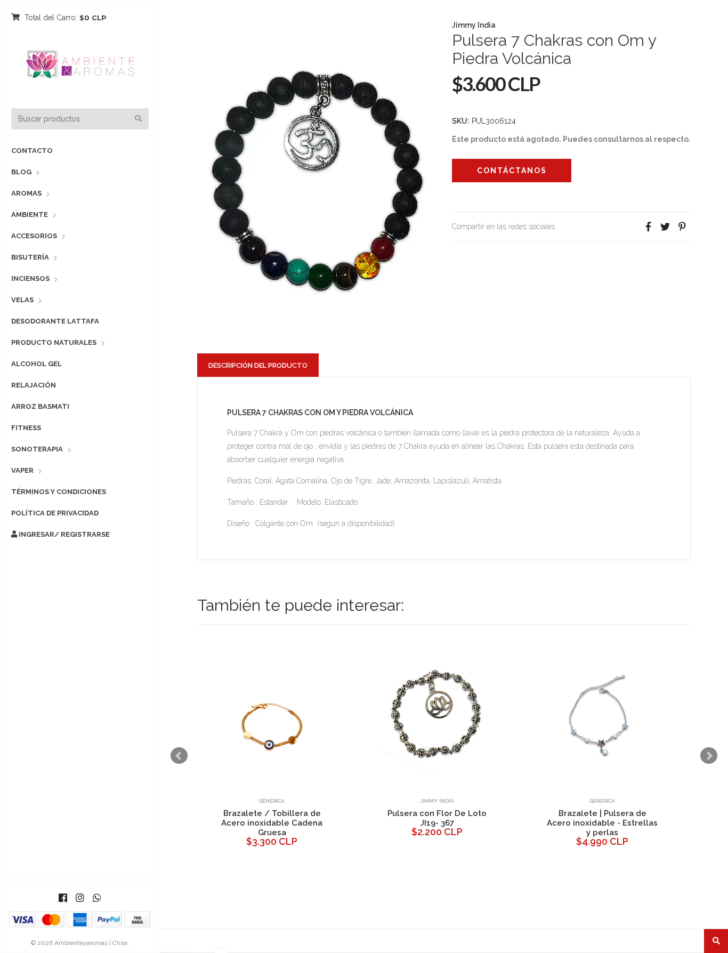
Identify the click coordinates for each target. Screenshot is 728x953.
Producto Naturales (53, 342)
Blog (21, 172)
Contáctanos (512, 170)
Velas (22, 300)
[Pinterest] (682, 227)
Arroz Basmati (40, 406)
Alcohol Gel (36, 364)
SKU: (461, 121)
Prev (179, 755)
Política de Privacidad (55, 513)
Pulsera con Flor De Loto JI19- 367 (437, 818)
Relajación (33, 385)
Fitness (26, 428)
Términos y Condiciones (58, 492)
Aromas (26, 193)
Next (708, 755)
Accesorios (34, 236)
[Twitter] (665, 227)
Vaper (22, 470)
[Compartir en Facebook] (648, 227)
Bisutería (30, 257)
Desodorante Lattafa (55, 321)
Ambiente (29, 215)
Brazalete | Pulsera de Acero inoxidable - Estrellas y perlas (602, 823)
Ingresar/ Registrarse (63, 534)
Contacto (32, 151)
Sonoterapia (37, 449)
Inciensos (30, 278)
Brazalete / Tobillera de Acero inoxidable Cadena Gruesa (271, 823)
